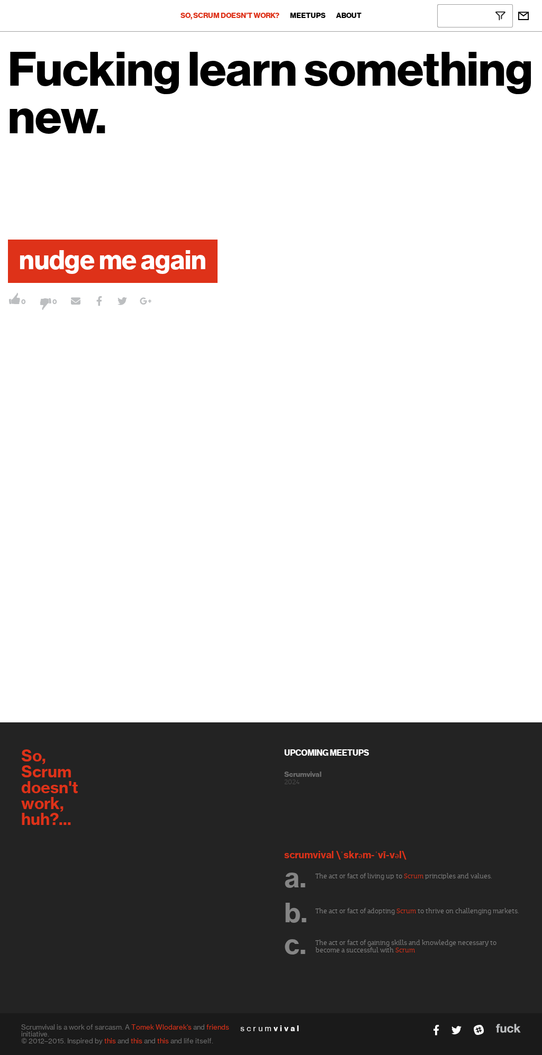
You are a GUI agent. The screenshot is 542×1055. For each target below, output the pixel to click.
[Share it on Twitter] (122, 302)
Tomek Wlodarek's (161, 1027)
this (110, 1040)
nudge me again (112, 261)
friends (217, 1027)
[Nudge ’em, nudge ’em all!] (76, 302)
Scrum (413, 876)
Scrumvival (302, 774)
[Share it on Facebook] (99, 302)
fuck (508, 1028)
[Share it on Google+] (145, 302)
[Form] (523, 16)
